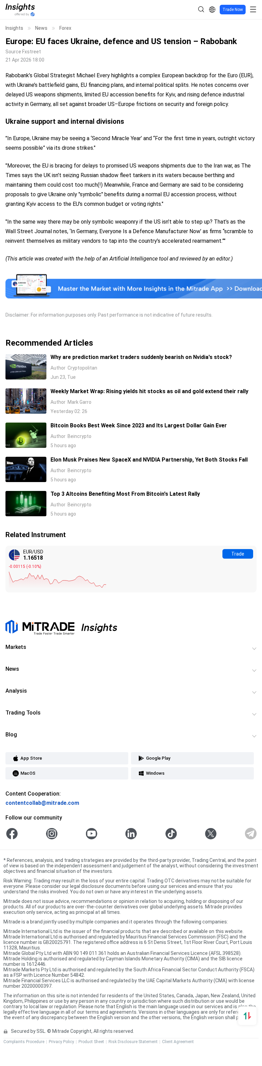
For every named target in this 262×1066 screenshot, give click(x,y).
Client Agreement (178, 1041)
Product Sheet (91, 1041)
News (41, 28)
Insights (14, 28)
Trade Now (232, 9)
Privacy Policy (61, 1041)
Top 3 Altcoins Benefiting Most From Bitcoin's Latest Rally (125, 494)
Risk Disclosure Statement (133, 1041)
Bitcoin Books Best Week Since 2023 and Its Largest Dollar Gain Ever (138, 425)
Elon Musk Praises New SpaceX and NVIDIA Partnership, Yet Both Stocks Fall (149, 459)
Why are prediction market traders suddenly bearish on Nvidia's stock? (141, 357)
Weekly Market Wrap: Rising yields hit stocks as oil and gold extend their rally (149, 391)
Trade (237, 554)
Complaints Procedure (23, 1041)
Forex (65, 28)
